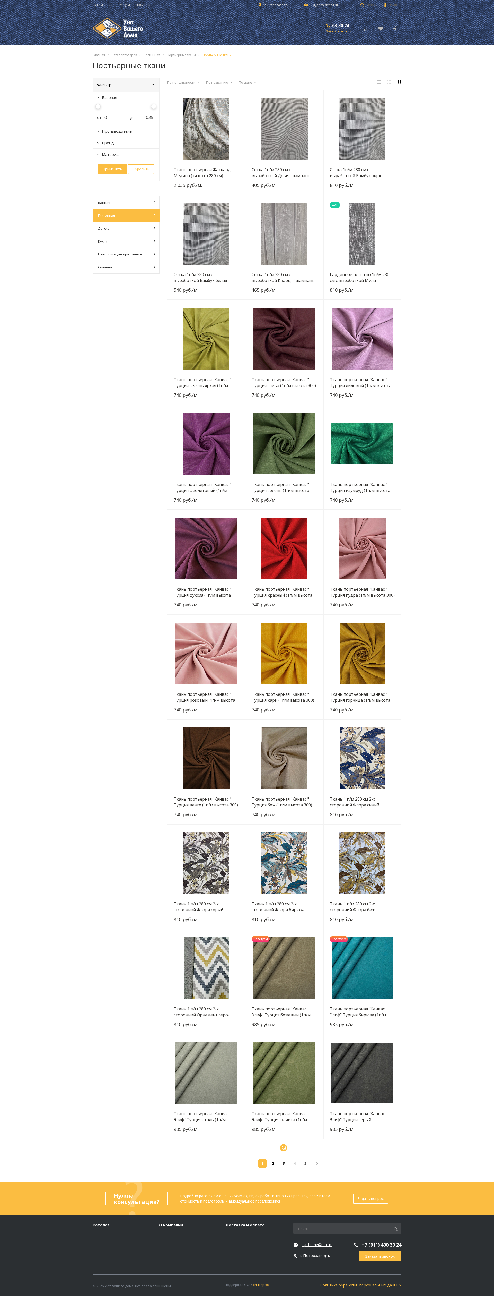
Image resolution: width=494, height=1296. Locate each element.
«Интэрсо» (261, 1284)
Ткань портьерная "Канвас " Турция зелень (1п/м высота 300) (280, 487)
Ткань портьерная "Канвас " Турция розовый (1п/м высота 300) (204, 697)
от (97, 117)
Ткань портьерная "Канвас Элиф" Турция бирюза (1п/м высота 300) (358, 1011)
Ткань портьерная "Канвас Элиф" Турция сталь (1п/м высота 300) (201, 1116)
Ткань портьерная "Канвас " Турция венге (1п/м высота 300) (206, 802)
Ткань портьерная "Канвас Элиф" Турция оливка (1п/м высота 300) (279, 1116)
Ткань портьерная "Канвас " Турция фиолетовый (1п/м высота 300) (202, 487)
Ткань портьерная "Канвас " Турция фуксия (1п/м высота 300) (202, 592)
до (130, 117)
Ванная (104, 202)
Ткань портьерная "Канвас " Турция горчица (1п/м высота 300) (360, 697)
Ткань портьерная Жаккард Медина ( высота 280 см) (202, 172)
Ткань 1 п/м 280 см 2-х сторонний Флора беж (352, 906)
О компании (171, 1225)
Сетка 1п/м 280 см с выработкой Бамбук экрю (356, 172)
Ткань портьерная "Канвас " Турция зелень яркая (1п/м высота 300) (202, 382)
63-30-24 (340, 25)
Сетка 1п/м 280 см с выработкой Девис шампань (281, 172)
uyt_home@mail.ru (324, 5)
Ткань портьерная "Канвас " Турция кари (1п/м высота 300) (283, 697)
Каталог (101, 1225)
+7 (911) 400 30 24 (381, 1245)
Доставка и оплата (244, 1225)
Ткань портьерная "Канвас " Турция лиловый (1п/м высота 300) (360, 382)
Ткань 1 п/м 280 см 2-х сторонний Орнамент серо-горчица (202, 1011)
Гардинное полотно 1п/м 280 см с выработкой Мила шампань (359, 277)
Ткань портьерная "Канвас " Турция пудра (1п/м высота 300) (362, 592)
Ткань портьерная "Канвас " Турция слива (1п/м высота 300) (284, 382)
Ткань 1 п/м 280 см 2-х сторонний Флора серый (198, 906)
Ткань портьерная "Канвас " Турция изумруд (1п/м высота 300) (360, 487)
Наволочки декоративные (120, 254)
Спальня (105, 267)
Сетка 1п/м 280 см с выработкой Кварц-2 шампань (283, 277)
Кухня (103, 241)
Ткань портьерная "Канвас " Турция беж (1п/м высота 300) (282, 802)
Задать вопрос (371, 1198)
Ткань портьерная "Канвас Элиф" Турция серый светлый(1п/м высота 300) (357, 1116)
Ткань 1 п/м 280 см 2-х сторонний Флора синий (354, 802)
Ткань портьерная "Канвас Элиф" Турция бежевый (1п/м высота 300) (281, 1011)
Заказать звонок (380, 1256)
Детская (104, 228)
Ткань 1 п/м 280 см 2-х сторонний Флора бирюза (278, 906)
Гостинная (106, 215)
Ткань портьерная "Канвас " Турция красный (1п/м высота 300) (282, 592)
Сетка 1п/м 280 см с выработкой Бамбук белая (200, 277)
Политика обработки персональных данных (360, 1285)
